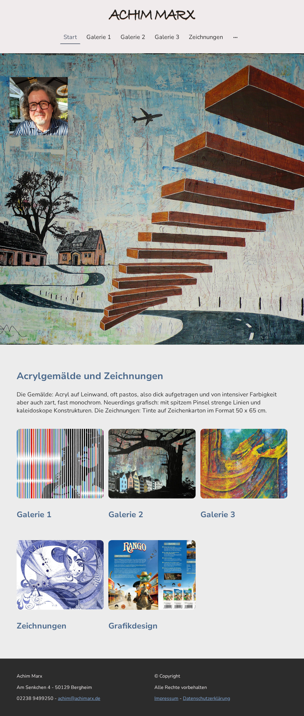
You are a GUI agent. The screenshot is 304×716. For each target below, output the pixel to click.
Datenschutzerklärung (206, 698)
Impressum (166, 698)
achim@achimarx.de (79, 698)
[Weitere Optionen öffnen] (235, 37)
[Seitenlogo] (151, 15)
